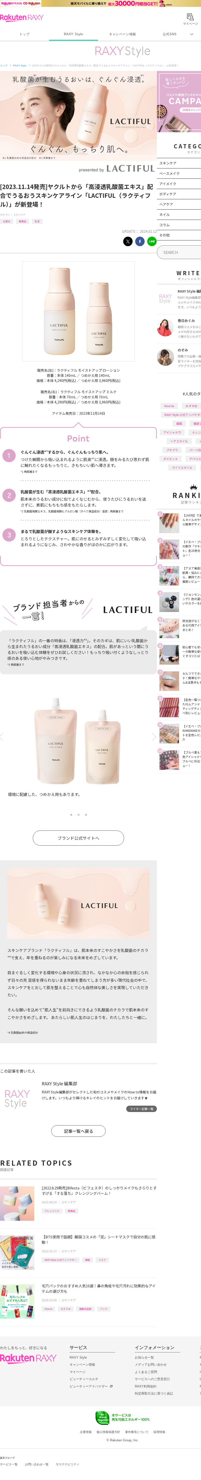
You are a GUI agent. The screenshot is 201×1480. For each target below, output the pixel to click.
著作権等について (137, 1432)
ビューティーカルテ (84, 1379)
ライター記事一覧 (141, 1109)
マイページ (78, 1372)
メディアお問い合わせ (151, 1364)
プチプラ (172, 450)
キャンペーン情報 (122, 34)
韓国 (87, 1260)
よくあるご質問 (146, 1372)
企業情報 (86, 1432)
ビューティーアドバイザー (89, 1386)
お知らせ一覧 (144, 1357)
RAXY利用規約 (145, 1386)
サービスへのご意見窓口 (152, 1379)
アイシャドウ (172, 432)
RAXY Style (73, 34)
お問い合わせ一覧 (37, 1464)
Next (155, 737)
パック (103, 1309)
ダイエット (170, 459)
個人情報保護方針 (108, 1432)
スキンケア (19, 214)
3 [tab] (85, 814)
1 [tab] (71, 814)
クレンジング (52, 1211)
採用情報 (159, 1432)
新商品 (22, 221)
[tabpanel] (78, 752)
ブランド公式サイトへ (78, 838)
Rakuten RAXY (21, 18)
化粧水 (6, 221)
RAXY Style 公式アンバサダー (60, 1260)
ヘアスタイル (179, 441)
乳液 (37, 221)
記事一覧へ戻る (78, 1131)
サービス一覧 (9, 1464)
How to (48, 1309)
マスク (102, 1260)
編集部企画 (85, 1309)
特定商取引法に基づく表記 (154, 1393)
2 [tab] (78, 814)
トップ (24, 34)
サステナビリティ (67, 1464)
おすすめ (66, 1309)
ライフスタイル (182, 467)
